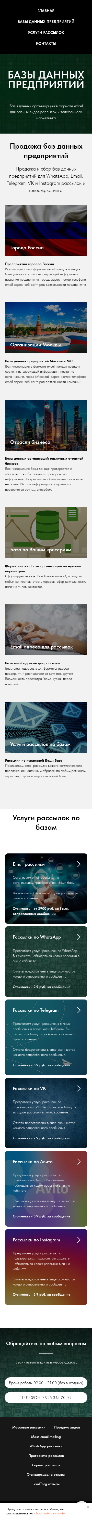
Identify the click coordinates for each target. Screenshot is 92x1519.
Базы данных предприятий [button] (46, 21)
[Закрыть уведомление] (88, 1507)
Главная (46, 10)
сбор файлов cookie (49, 1513)
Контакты (46, 43)
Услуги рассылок (46, 32)
